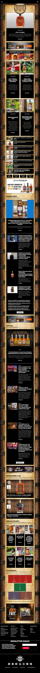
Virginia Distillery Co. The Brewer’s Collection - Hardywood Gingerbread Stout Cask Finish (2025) (22, 171)
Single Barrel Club (4, 633)
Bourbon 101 (23, 629)
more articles (20, 462)
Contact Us (3, 630)
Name (31, 628)
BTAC (22, 630)
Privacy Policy (15, 667)
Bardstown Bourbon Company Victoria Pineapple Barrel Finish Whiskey (22, 152)
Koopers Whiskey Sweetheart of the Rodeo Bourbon (23, 147)
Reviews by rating (23, 176)
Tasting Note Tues (24, 636)
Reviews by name (16, 176)
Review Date (32, 632)
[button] (37, 1)
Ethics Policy (22, 667)
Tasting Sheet (13, 633)
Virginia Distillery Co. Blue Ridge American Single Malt (23, 166)
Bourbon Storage (14, 630)
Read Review (20, 39)
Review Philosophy (4, 632)
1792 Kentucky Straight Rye (20, 142)
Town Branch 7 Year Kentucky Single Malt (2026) (23, 138)
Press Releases (14, 632)
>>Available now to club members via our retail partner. (18, 496)
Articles (22, 628)
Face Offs (22, 633)
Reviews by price (30, 176)
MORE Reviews (9, 176)
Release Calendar (14, 628)
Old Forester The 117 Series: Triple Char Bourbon (22, 156)
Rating (31, 629)
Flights (22, 632)
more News (20, 312)
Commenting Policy (31, 667)
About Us (3, 628)
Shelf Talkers (13, 636)
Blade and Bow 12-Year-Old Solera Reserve (23, 160)
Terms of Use (7, 667)
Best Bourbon (13, 629)
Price (31, 630)
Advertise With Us (4, 629)
